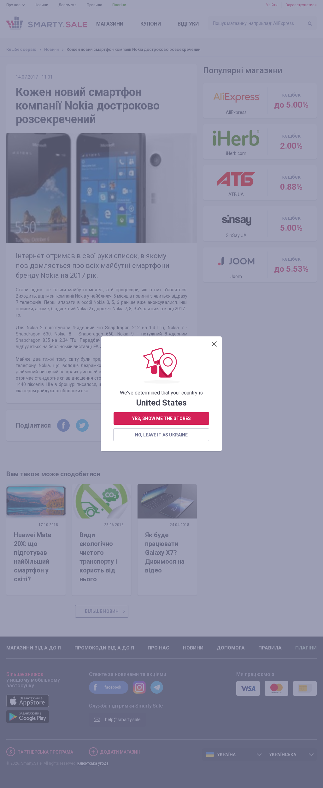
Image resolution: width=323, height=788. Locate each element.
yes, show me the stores (161, 418)
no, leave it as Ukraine (161, 434)
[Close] (214, 344)
